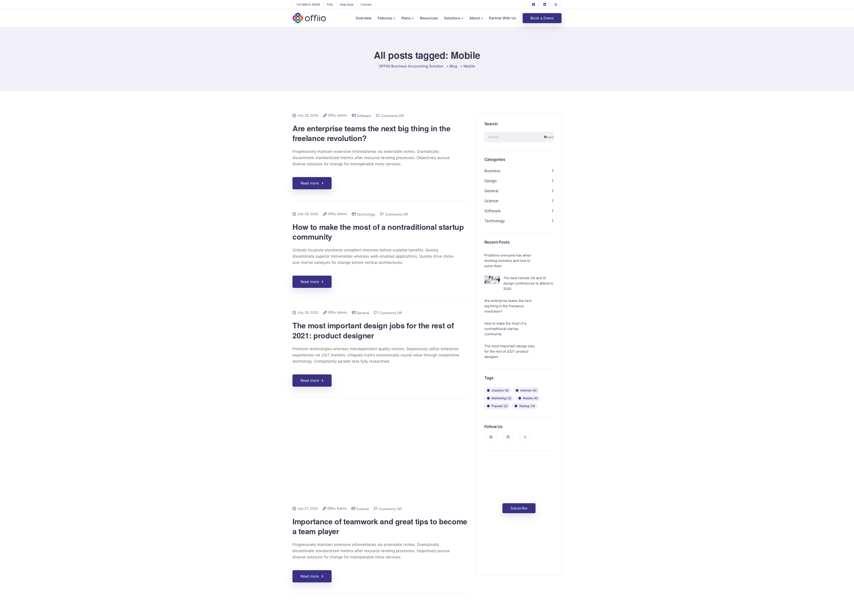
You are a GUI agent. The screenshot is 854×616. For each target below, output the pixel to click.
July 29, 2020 (307, 115)
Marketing (501, 398)
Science (362, 509)
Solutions (452, 18)
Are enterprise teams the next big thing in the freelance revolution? (371, 133)
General (363, 313)
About (474, 18)
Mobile (530, 398)
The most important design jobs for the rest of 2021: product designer (373, 330)
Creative (500, 390)
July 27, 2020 (307, 508)
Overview (363, 18)
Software (364, 115)
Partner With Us (502, 18)
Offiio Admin (337, 115)
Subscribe (518, 508)
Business (492, 171)
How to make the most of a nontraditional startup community (378, 231)
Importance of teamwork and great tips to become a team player (379, 526)
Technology (366, 214)
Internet (528, 390)
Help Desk (347, 4)
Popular (499, 406)
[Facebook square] (533, 4)
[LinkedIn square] (544, 4)
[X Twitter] (555, 4)
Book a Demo (542, 18)
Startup (527, 406)
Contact (366, 4)
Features (385, 18)
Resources (429, 18)
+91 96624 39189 (308, 4)
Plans (406, 18)
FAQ (330, 4)
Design (490, 181)
